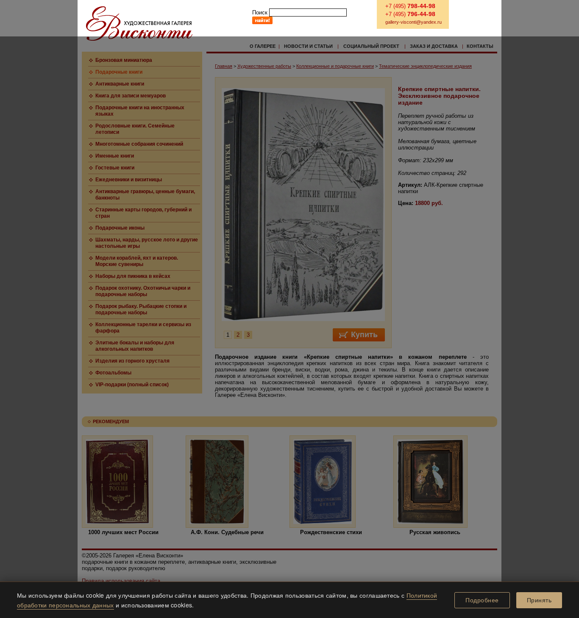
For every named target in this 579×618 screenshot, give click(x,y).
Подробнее (482, 600)
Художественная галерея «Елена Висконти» (139, 23)
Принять (539, 600)
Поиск (259, 12)
